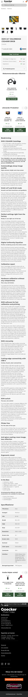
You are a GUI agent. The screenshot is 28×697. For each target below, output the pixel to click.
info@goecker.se (10, 694)
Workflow (3, 8)
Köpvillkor (19, 694)
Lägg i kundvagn (14, 54)
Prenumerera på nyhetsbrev (14, 679)
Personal (3, 645)
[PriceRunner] (14, 686)
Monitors (9, 8)
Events (3, 655)
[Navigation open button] (2, 1)
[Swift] (8, 1)
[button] (23, 1)
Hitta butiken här (6, 627)
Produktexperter (10, 68)
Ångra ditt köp (5, 650)
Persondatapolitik (6, 653)
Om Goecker (4, 647)
